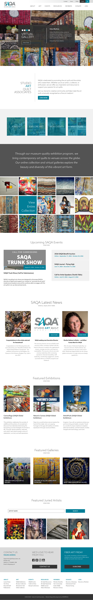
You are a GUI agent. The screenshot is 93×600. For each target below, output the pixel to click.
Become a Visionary (71, 582)
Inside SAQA (56, 586)
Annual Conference (34, 586)
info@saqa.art (11, 564)
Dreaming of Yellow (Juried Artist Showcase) (45, 481)
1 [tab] (22, 30)
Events (47, 6)
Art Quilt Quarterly (46, 584)
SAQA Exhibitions (20, 582)
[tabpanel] (46, 38)
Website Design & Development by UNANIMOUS (57, 597)
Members (68, 6)
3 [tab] (27, 30)
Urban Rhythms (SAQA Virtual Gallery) (14, 481)
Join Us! (16, 126)
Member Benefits (58, 582)
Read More (25, 335)
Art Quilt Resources (46, 582)
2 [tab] (24, 30)
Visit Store (77, 126)
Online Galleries (20, 588)
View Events (57, 126)
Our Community (57, 584)
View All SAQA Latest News (46, 306)
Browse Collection (21, 584)
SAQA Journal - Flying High (64, 264)
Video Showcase (45, 588)
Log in (82, 1)
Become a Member (83, 582)
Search (87, 1)
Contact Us (45, 566)
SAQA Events (32, 582)
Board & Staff (7, 586)
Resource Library (58, 588)
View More (46, 245)
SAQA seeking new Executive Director (46, 340)
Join (86, 6)
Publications (7, 588)
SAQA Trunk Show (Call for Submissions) (19, 273)
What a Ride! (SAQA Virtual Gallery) (75, 482)
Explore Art (36, 126)
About (32, 6)
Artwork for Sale (20, 586)
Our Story (6, 584)
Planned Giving (70, 586)
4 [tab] (29, 30)
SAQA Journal (44, 586)
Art (40, 6)
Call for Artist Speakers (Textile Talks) (68, 275)
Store (71, 1)
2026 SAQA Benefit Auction (64, 254)
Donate (78, 6)
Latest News (7, 582)
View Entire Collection (28, 206)
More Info (26, 39)
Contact (65, 1)
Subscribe (77, 566)
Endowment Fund (70, 584)
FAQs (77, 1)
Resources (57, 6)
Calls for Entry (32, 584)
